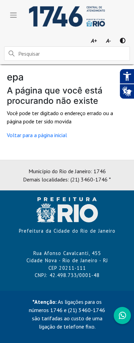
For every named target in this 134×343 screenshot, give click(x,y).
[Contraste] (122, 40)
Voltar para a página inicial (37, 135)
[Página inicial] (67, 209)
